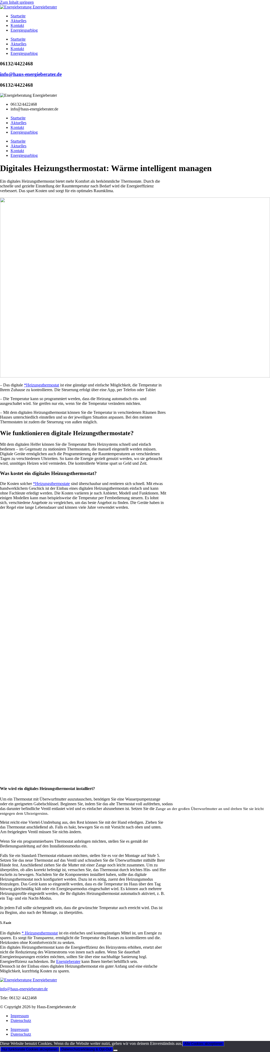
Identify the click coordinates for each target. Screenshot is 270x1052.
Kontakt (17, 25)
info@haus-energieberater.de (31, 74)
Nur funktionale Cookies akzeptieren (29, 1049)
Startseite (18, 16)
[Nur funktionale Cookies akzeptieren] (115, 1050)
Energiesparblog (24, 30)
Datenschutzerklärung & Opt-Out (86, 1049)
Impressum (20, 1016)
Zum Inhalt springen (17, 2)
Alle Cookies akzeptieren (203, 1044)
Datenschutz (21, 1020)
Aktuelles (18, 20)
